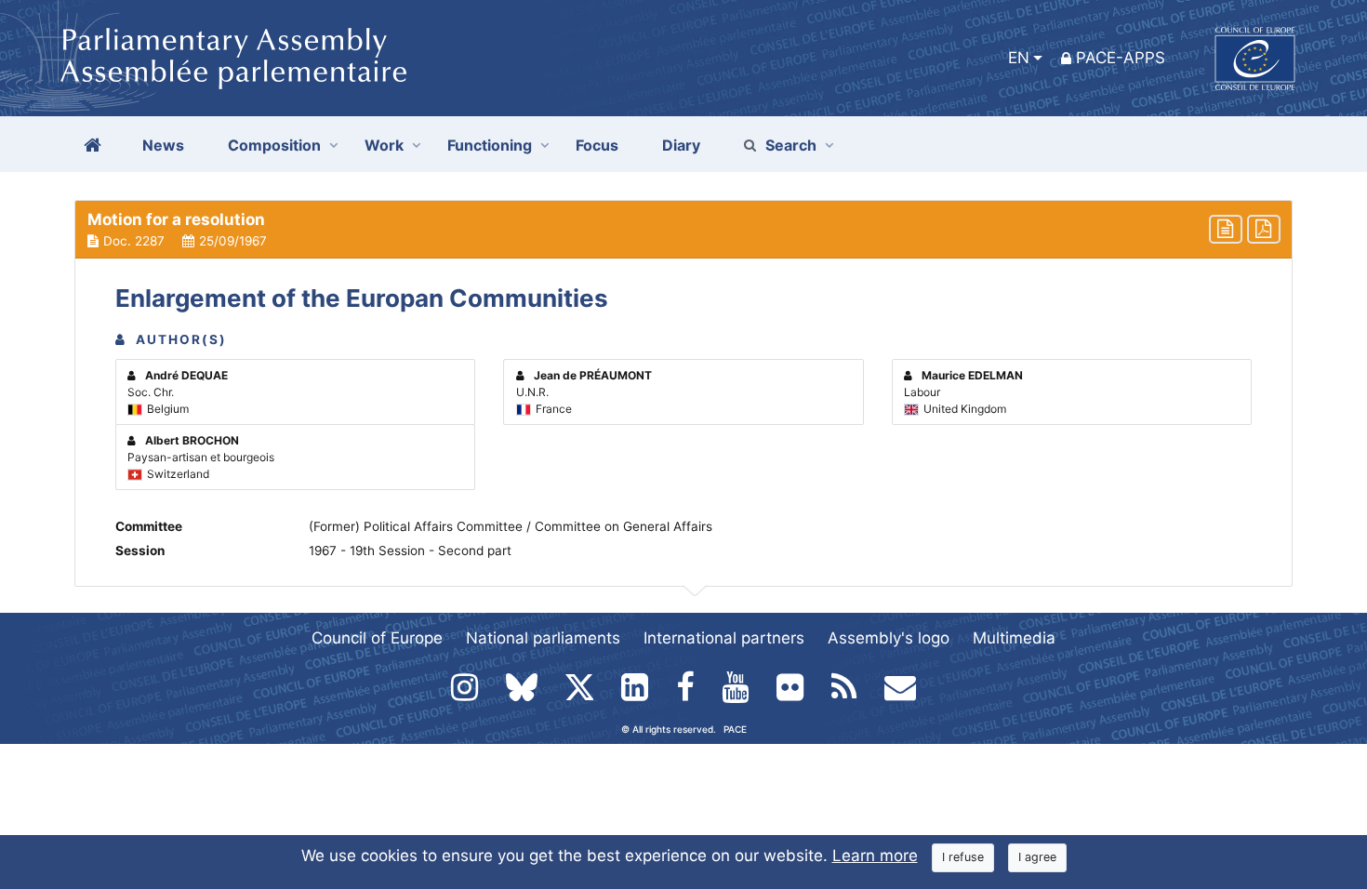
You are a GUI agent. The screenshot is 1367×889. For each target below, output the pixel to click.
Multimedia (1014, 638)
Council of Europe (377, 638)
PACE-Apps (1120, 57)
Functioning (489, 145)
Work (384, 145)
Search (790, 145)
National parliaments (543, 638)
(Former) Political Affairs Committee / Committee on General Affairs (510, 526)
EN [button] (1018, 57)
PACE (735, 729)
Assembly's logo (888, 638)
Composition (274, 145)
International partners (724, 638)
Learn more (875, 855)
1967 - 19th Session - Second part (410, 550)
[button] (683, 230)
